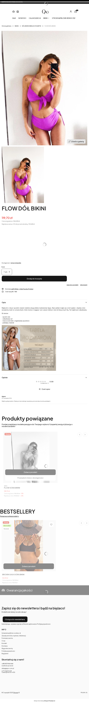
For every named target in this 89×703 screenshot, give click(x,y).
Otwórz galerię (77, 141)
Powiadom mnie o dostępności (30, 478)
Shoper (15, 692)
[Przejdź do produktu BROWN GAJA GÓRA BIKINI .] (29, 545)
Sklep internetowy (44, 700)
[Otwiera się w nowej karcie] (13, 11)
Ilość (3, 267)
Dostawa (4, 646)
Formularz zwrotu (7, 638)
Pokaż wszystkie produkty (9, 516)
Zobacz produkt (30, 472)
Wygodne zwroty (7, 648)
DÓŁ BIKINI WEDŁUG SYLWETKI (31, 26)
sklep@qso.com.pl (8, 668)
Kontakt (4, 643)
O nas (3, 641)
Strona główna (6, 26)
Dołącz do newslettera (15, 619)
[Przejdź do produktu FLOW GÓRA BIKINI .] (30, 457)
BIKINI (17, 26)
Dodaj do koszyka (34, 279)
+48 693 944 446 (7, 663)
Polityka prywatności (8, 651)
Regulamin (5, 653)
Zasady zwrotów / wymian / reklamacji (14, 635)
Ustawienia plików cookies (10, 633)
